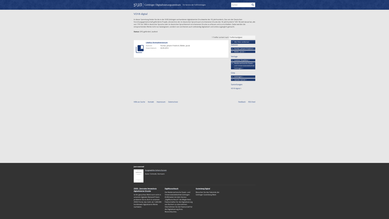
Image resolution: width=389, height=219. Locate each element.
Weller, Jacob (238, 51)
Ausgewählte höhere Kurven (156, 170)
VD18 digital (236, 88)
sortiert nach (224, 37)
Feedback (241, 102)
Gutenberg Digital (203, 188)
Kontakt (151, 102)
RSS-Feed (251, 102)
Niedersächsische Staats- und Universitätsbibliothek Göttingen (242, 65)
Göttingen (237, 76)
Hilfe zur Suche (139, 102)
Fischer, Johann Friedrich (242, 48)
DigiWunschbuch (171, 188)
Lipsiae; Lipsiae (239, 79)
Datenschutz (173, 102)
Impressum (161, 102)
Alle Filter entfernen (240, 42)
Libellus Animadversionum (157, 42)
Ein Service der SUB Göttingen (194, 5)
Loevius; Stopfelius (240, 60)
